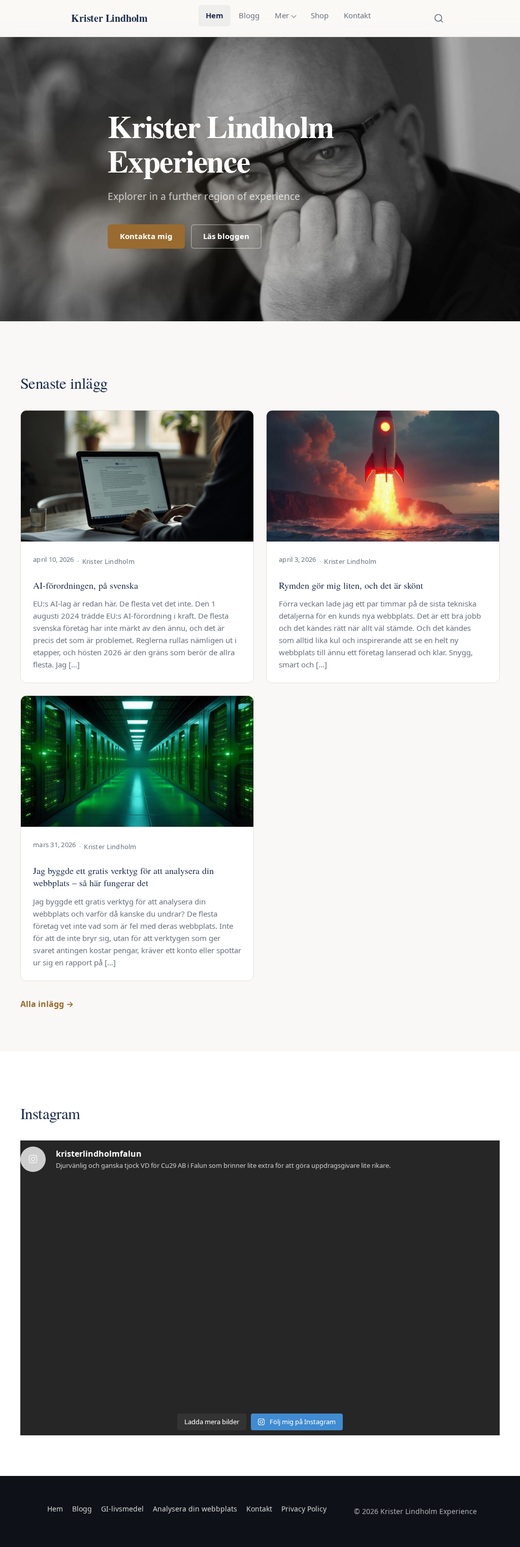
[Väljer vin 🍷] (454, 1266)
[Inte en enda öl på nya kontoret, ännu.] (163, 1209)
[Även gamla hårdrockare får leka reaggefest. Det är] (454, 1379)
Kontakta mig (146, 236)
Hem (214, 15)
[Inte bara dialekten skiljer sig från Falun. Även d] (454, 1209)
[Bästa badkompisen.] (163, 1322)
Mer (282, 15)
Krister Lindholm (109, 18)
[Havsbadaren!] (66, 1379)
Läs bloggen (226, 236)
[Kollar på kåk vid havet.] (260, 1266)
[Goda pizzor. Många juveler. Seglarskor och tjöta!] (454, 1322)
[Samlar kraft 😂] (163, 1266)
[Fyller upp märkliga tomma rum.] (357, 1379)
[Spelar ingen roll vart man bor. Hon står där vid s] (163, 1379)
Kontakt (357, 15)
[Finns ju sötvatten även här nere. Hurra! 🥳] (357, 1322)
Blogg (249, 15)
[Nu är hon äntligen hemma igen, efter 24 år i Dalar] (260, 1379)
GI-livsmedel (122, 1509)
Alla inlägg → (47, 1004)
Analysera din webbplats (195, 1509)
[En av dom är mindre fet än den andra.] (66, 1322)
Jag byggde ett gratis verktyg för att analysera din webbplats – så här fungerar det (123, 876)
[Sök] (439, 18)
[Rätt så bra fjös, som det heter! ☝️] (260, 1322)
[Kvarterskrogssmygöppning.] (357, 1209)
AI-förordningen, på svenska (85, 585)
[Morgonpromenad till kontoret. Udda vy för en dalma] (66, 1209)
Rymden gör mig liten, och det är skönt (351, 585)
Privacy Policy (304, 1509)
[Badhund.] (66, 1266)
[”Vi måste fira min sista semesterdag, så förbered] (260, 1209)
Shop (320, 15)
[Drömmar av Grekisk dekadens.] (357, 1266)
